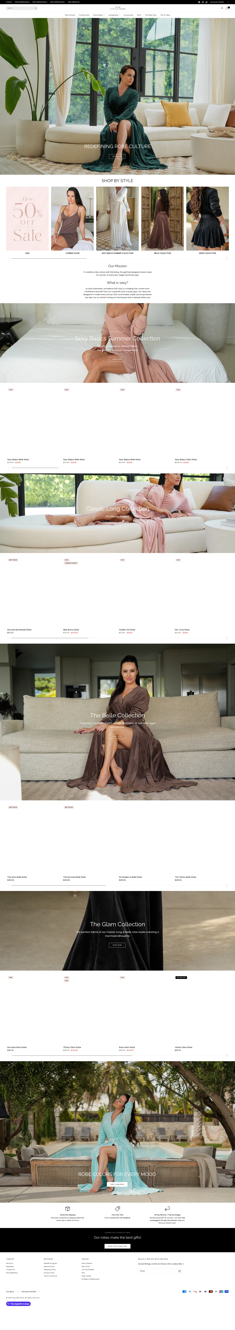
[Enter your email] (179, 1271)
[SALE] (27, 219)
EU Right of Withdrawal (90, 1279)
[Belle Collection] (162, 219)
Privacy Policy (49, 1273)
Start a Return (87, 1263)
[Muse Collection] (207, 219)
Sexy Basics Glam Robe (186, 459)
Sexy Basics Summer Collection (117, 253)
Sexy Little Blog (12, 1273)
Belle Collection (162, 253)
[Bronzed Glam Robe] (33, 1008)
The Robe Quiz (151, 15)
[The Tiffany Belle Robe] (201, 838)
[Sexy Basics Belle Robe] (33, 421)
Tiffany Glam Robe (72, 1047)
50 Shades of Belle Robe (130, 877)
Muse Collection (207, 253)
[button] (117, 156)
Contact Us (10, 1269)
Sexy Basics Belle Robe (18, 459)
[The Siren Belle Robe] (33, 838)
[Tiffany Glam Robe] (89, 1008)
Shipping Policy (50, 1269)
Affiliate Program (50, 1263)
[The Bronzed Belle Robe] (89, 838)
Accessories (128, 15)
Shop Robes (98, 15)
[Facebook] (199, 2)
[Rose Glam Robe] (145, 1008)
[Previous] (8, 258)
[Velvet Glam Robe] (201, 1008)
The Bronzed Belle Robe (74, 877)
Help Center (86, 1276)
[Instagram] (203, 2)
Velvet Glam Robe (183, 1047)
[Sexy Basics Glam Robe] (201, 421)
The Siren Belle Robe (17, 877)
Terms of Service (50, 1276)
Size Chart (86, 1266)
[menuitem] (71, 15)
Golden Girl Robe (127, 629)
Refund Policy (49, 1266)
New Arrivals (70, 15)
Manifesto (10, 1266)
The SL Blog (165, 15)
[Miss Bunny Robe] (89, 591)
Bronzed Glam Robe (17, 1047)
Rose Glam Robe (127, 1047)
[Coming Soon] (72, 219)
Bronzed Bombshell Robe (19, 629)
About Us (9, 1263)
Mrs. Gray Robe (182, 629)
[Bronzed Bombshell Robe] (33, 591)
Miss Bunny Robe (71, 629)
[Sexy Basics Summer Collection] (117, 219)
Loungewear (113, 15)
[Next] (227, 258)
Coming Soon (84, 15)
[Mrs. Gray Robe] (201, 591)
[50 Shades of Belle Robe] (145, 838)
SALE (139, 15)
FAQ (83, 1273)
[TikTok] (206, 2)
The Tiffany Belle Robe (185, 877)
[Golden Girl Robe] (145, 591)
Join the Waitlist (88, 1269)
